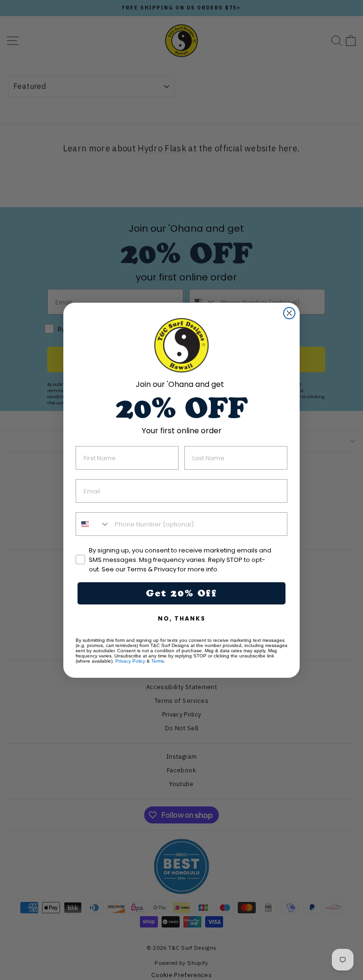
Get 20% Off (181, 593)
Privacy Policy (130, 661)
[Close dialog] (289, 313)
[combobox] (93, 524)
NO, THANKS (182, 618)
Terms (157, 661)
